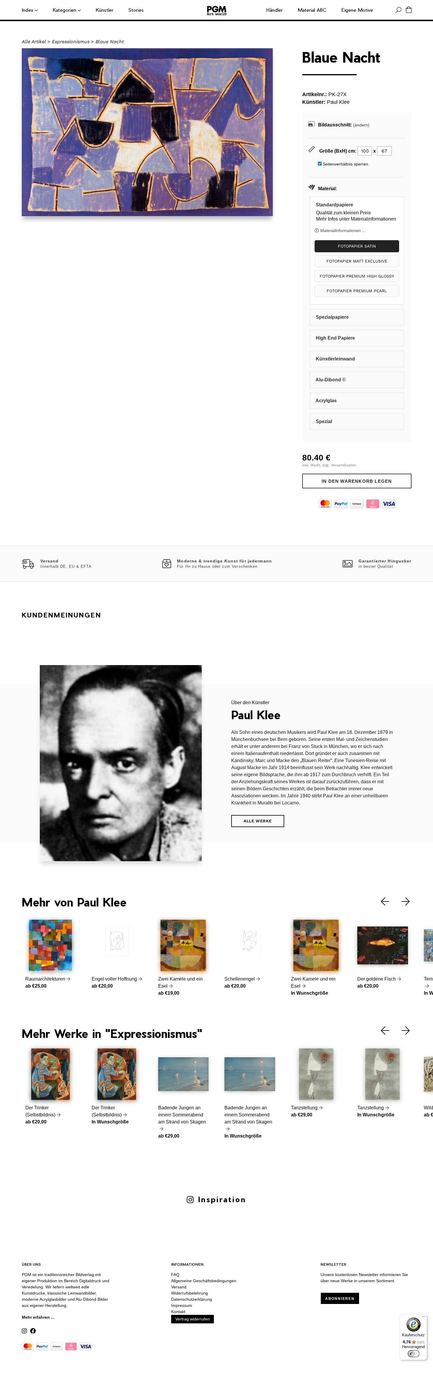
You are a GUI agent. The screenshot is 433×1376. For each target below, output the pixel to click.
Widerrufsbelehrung (189, 1293)
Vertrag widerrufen (192, 1319)
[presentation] (380, 902)
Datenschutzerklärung (191, 1299)
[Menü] (423, 1317)
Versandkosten (343, 465)
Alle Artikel (34, 41)
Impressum (181, 1305)
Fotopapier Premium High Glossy (357, 276)
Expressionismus (71, 41)
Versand (178, 1287)
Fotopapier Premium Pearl (357, 290)
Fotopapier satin (357, 246)
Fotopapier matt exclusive (356, 261)
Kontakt (178, 1311)
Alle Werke (258, 821)
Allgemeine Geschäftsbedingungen (203, 1280)
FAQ (175, 1274)
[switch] (413, 1353)
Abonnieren (340, 1299)
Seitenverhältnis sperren (345, 164)
